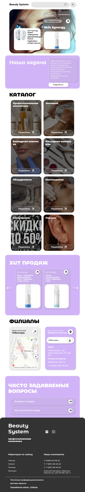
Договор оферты (18, 483)
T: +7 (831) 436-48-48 (52, 464)
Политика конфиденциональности (27, 480)
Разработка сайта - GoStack (24, 487)
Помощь (12, 467)
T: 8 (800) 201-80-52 (52, 461)
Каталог (11, 464)
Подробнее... (58, 85)
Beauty (19, 4)
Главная (11, 461)
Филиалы (12, 471)
